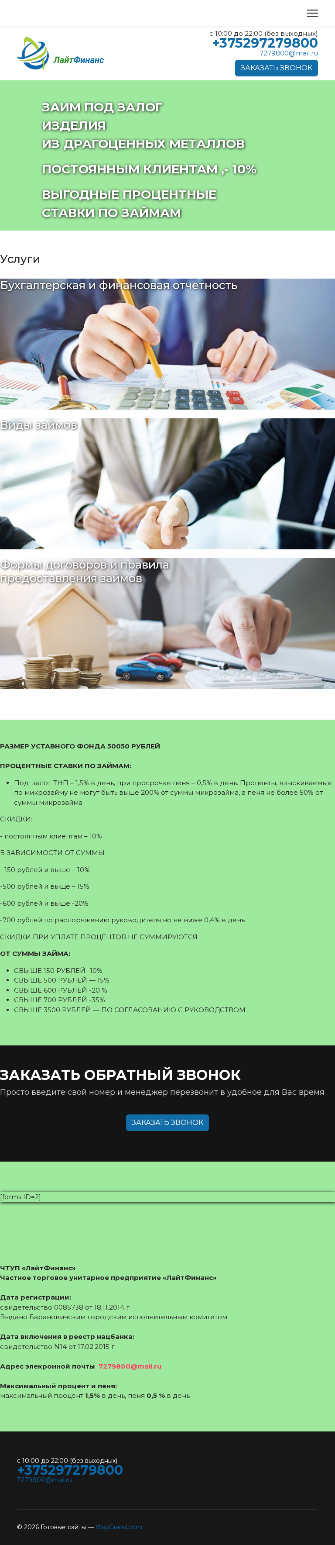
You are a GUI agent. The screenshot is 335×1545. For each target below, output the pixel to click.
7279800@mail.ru (289, 53)
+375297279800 (265, 43)
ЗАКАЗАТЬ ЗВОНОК (276, 68)
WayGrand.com (119, 1527)
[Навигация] (312, 13)
